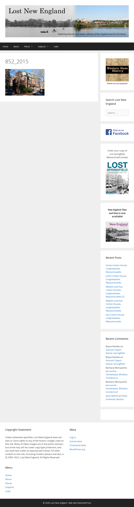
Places (27, 46)
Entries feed (76, 441)
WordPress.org (77, 449)
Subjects (42, 46)
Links (56, 46)
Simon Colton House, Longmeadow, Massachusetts (116, 268)
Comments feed (78, 445)
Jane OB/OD (112, 395)
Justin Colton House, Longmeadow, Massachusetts (116, 279)
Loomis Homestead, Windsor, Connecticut (117, 374)
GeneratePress (84, 502)
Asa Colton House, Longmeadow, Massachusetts (115, 318)
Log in (73, 437)
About (16, 46)
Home (5, 46)
